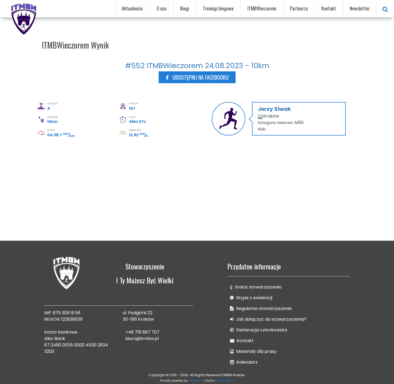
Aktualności (132, 8)
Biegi (184, 8)
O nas (161, 8)
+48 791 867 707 (142, 332)
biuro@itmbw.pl (142, 338)
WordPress (195, 381)
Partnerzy (299, 8)
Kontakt (328, 8)
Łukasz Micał (225, 381)
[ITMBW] (24, 18)
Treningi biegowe (218, 8)
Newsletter (360, 8)
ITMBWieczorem (261, 8)
